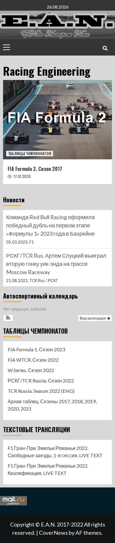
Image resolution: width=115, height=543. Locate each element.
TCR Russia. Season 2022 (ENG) (41, 391)
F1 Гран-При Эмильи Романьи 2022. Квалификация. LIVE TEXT (48, 469)
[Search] (105, 48)
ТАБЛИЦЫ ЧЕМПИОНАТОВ (29, 153)
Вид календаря (93, 317)
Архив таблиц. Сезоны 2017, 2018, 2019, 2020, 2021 (52, 404)
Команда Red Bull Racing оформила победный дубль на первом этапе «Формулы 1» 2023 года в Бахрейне (50, 225)
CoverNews (53, 532)
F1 (31, 242)
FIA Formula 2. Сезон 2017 (35, 168)
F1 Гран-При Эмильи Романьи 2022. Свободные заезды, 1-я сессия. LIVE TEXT (55, 451)
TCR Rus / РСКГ (43, 280)
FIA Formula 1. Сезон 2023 (36, 349)
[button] (8, 318)
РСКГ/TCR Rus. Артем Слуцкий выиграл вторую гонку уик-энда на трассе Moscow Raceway (56, 263)
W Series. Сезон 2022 (31, 370)
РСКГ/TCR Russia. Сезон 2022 (41, 380)
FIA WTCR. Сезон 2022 (33, 360)
